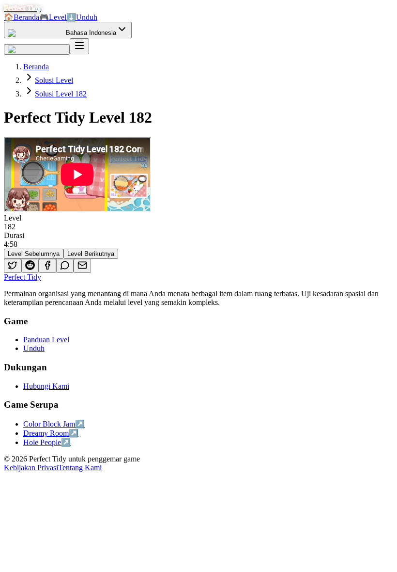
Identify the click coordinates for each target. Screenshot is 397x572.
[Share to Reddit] (30, 266)
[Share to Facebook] (47, 266)
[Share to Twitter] (12, 266)
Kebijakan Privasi (31, 467)
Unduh (81, 17)
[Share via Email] (82, 266)
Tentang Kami (80, 467)
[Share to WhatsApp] (65, 266)
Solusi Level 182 (61, 94)
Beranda (21, 17)
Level (52, 17)
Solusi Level (54, 80)
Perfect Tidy (22, 277)
